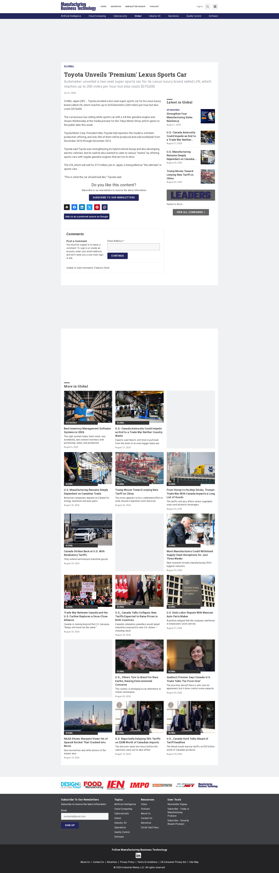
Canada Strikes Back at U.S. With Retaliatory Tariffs (84, 553)
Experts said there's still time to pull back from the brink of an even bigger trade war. (137, 442)
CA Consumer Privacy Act (173, 862)
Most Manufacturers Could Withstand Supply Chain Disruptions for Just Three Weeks (190, 555)
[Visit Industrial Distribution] (162, 785)
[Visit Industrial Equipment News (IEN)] (116, 785)
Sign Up (70, 825)
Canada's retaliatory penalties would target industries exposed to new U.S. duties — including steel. (137, 627)
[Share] (74, 207)
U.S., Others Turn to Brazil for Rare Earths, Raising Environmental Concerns (136, 681)
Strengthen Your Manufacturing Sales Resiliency (180, 117)
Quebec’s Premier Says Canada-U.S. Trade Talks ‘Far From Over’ (189, 679)
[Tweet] (89, 207)
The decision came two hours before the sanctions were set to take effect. (136, 748)
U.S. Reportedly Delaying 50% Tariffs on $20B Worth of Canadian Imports (137, 740)
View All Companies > (191, 212)
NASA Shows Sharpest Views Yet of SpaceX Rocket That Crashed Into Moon (86, 742)
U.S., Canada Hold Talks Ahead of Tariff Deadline (187, 740)
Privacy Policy (127, 862)
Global (69, 66)
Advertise (112, 862)
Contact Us (98, 862)
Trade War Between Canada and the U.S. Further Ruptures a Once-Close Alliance (86, 616)
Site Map (193, 862)
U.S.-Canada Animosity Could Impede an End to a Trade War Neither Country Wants (181, 136)
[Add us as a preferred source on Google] (105, 207)
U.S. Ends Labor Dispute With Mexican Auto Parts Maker (190, 614)
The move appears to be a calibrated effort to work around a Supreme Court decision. (139, 499)
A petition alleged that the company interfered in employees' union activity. (191, 622)
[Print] (67, 207)
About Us (85, 862)
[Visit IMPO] (139, 785)
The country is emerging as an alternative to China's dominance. (138, 690)
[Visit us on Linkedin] (138, 855)
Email (64, 810)
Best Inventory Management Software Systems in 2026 (87, 430)
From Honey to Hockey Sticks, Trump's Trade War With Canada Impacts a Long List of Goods (191, 493)
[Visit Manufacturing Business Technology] (208, 785)
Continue (117, 255)
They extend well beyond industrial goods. (86, 559)
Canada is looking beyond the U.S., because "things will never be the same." (86, 626)
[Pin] (97, 207)
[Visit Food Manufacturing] (94, 785)
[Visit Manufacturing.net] (185, 785)
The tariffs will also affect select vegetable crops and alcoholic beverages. (189, 503)
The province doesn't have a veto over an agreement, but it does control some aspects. (190, 687)
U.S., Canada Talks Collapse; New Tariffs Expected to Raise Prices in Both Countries (136, 616)
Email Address (115, 241)
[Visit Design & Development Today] (71, 785)
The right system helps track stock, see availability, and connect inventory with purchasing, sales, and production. (84, 439)
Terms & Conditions (147, 862)
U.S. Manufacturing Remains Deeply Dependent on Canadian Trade (181, 155)
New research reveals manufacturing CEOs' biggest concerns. (189, 564)
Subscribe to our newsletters (114, 197)
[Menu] (215, 6)
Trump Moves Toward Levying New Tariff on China (180, 175)
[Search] (207, 6)
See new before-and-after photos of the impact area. (85, 752)
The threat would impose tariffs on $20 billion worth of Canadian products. (191, 748)
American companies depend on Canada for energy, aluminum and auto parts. (86, 499)
